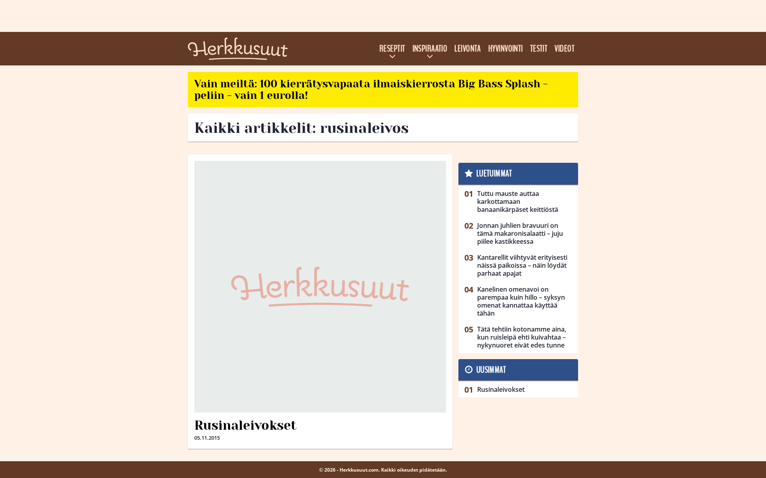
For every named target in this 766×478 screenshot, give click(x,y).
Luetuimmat (494, 174)
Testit (539, 49)
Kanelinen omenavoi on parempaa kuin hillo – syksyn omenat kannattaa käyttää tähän (521, 301)
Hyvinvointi (505, 49)
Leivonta (467, 49)
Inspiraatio (430, 49)
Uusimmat (491, 370)
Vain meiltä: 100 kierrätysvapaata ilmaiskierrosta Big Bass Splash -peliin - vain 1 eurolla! (371, 89)
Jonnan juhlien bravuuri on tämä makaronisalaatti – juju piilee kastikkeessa (520, 233)
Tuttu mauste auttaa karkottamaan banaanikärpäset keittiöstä (517, 201)
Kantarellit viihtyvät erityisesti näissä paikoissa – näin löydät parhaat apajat (522, 265)
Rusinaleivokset (245, 425)
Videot (564, 49)
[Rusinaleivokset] (320, 287)
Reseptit (392, 49)
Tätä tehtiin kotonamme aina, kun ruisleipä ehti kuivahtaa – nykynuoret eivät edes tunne (521, 337)
